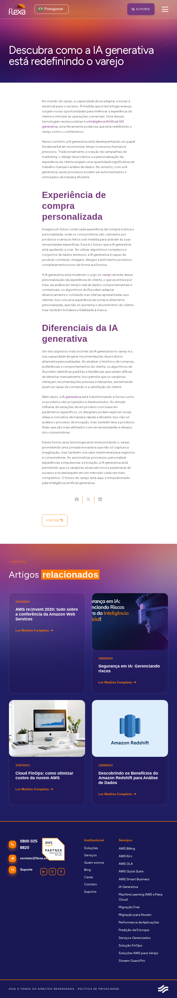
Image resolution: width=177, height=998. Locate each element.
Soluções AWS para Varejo (138, 953)
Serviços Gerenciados (135, 938)
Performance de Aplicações (139, 922)
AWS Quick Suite (131, 871)
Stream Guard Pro (132, 961)
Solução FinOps (130, 945)
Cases (88, 877)
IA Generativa (128, 887)
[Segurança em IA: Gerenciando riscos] (130, 643)
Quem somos (94, 863)
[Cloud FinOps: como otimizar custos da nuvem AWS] (47, 752)
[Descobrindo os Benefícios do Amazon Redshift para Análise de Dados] (130, 752)
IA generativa (71, 397)
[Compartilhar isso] (77, 499)
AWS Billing (127, 849)
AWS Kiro (125, 856)
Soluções (91, 848)
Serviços (90, 855)
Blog (87, 870)
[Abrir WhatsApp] (165, 986)
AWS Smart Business (134, 879)
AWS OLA (126, 864)
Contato (90, 884)
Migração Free (129, 907)
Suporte (90, 892)
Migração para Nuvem (135, 915)
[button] (165, 9)
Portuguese (53, 9)
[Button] (43, 871)
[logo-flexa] (17, 9)
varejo (107, 275)
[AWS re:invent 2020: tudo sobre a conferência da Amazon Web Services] (47, 643)
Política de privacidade (98, 989)
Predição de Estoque (134, 930)
